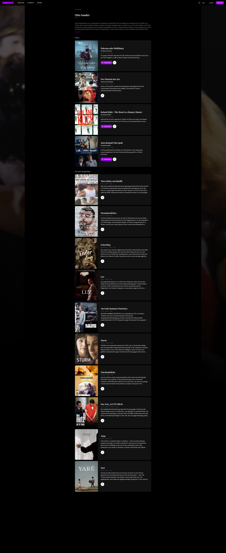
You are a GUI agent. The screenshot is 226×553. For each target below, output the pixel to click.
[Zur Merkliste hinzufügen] (114, 62)
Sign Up (219, 3)
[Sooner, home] (8, 2)
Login (211, 3)
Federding (105, 245)
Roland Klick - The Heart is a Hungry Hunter (121, 112)
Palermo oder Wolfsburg (112, 48)
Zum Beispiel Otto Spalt (112, 143)
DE (203, 3)
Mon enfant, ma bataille (112, 181)
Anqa (103, 436)
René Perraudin (107, 145)
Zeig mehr (78, 32)
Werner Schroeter (107, 51)
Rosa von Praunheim (108, 82)
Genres (39, 3)
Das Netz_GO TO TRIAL (112, 404)
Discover (21, 3)
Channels (30, 3)
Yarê (103, 468)
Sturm (104, 340)
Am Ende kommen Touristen (114, 308)
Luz (102, 276)
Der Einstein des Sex (110, 79)
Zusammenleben (108, 213)
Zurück (79, 9)
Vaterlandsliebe (108, 372)
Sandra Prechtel (107, 114)
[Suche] (199, 3)
